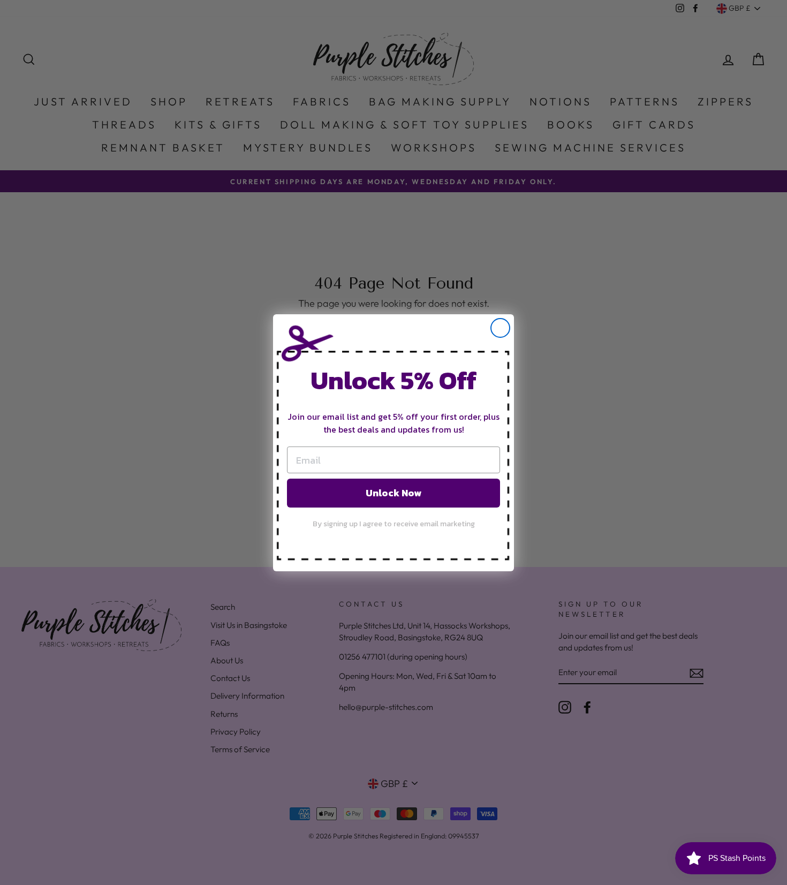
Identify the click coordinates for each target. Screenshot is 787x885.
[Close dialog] (500, 328)
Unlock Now (393, 493)
